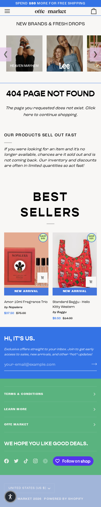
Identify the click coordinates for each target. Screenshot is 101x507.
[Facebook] (6, 461)
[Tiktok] (26, 461)
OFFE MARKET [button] (16, 424)
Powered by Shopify (63, 499)
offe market (20, 499)
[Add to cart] (42, 277)
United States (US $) (27, 488)
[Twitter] (16, 461)
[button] (10, 496)
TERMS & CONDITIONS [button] (23, 394)
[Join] (92, 364)
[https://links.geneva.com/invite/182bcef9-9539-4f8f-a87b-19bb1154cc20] (45, 461)
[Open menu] (12, 11)
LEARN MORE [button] (15, 409)
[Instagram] (35, 461)
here (28, 115)
